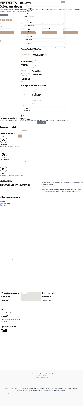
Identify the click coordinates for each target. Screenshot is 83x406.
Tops (28, 12)
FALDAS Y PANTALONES (29, 25)
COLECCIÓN (24, 3)
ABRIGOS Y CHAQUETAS (29, 16)
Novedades (26, 108)
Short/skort (29, 36)
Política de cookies (41, 375)
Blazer (25, 112)
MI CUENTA (24, 132)
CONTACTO (24, 130)
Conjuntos (26, 41)
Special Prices (27, 110)
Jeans (28, 33)
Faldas (28, 29)
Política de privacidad (41, 379)
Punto (28, 19)
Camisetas (29, 8)
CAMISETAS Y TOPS (28, 6)
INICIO (23, 1)
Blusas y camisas (30, 13)
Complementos (30, 28)
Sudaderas (29, 10)
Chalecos (29, 20)
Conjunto (29, 43)
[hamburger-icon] (63, 2)
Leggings (29, 31)
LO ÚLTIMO (24, 106)
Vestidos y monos (28, 39)
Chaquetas (29, 22)
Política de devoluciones (41, 377)
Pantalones (29, 34)
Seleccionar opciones (7, 32)
